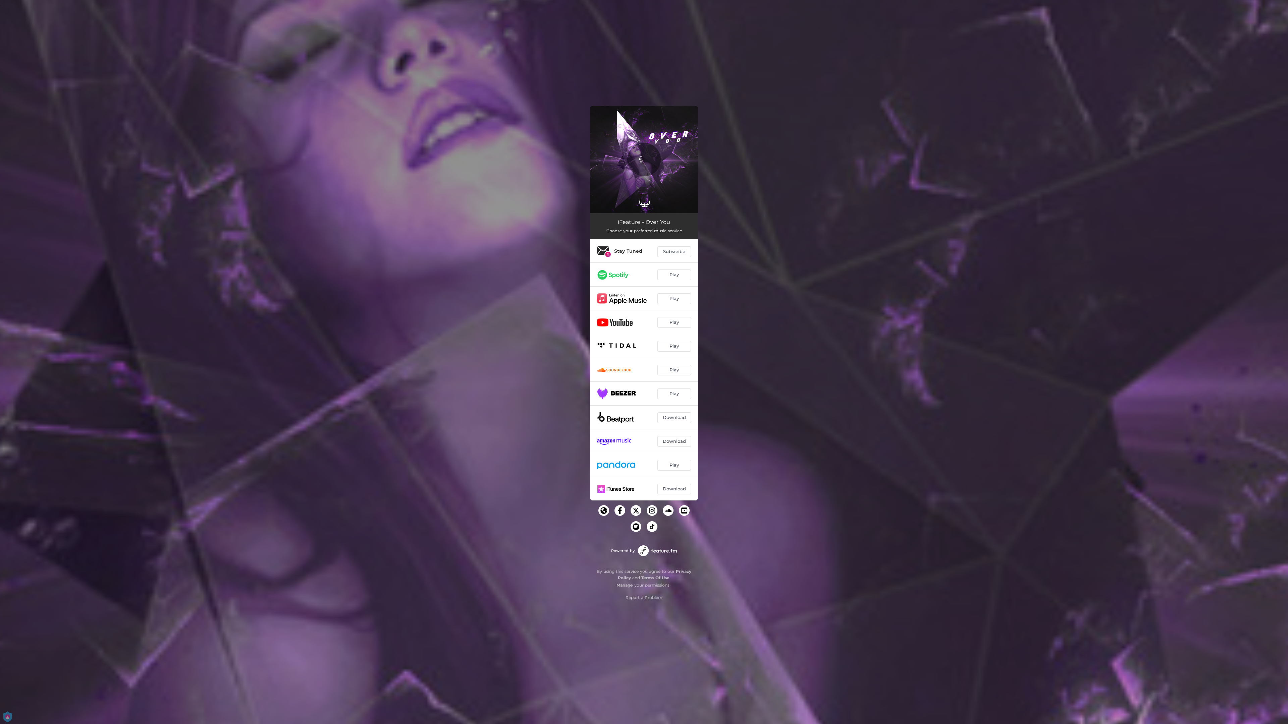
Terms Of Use (655, 577)
